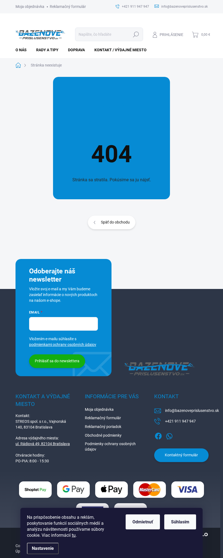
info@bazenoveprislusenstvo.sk (192, 410)
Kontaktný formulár (181, 455)
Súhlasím (180, 521)
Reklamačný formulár (68, 6)
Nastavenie (43, 548)
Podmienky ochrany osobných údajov (110, 446)
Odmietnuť (142, 521)
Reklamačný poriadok (103, 426)
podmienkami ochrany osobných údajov (62, 344)
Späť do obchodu (115, 222)
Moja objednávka (30, 6)
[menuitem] (23, 50)
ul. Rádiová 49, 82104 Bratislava (43, 444)
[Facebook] (158, 435)
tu (74, 535)
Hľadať (136, 34)
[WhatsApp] (169, 435)
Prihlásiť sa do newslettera (57, 361)
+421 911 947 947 (180, 421)
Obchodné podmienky (103, 435)
